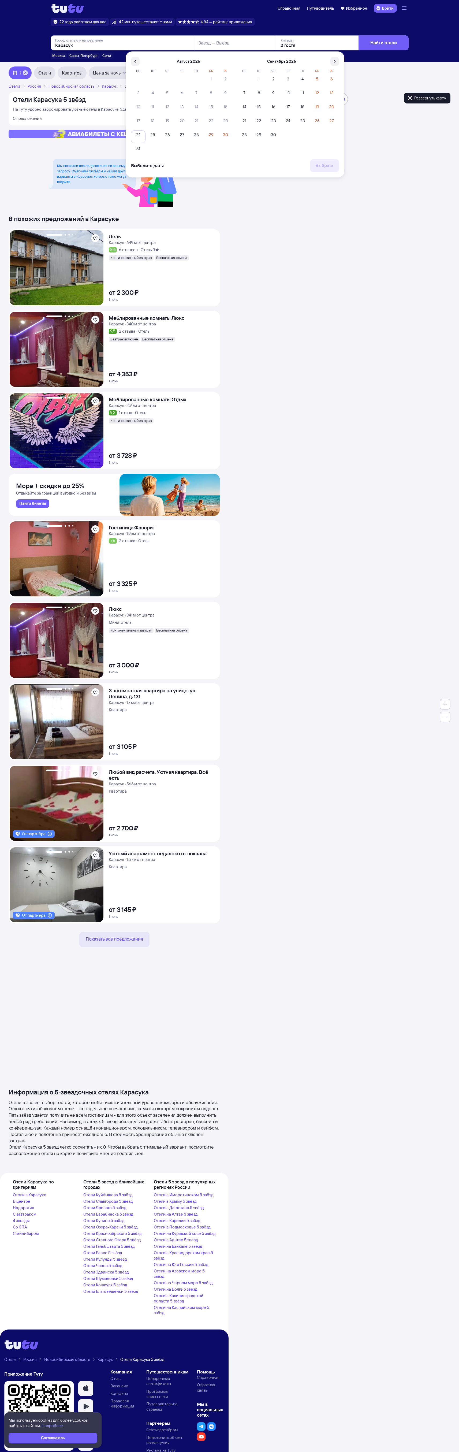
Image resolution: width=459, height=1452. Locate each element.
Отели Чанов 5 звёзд (102, 1265)
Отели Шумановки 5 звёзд (108, 1278)
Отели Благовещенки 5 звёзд (110, 1291)
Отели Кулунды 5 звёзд (105, 1259)
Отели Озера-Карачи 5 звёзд (110, 1227)
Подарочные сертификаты (158, 1381)
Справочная (289, 8)
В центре (21, 1201)
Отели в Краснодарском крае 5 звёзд (183, 1255)
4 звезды (21, 1220)
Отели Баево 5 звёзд (102, 1252)
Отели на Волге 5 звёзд (175, 1289)
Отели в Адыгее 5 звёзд (176, 1239)
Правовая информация (122, 1403)
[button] (85, 1388)
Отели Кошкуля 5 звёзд (105, 1284)
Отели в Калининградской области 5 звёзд (178, 1298)
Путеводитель (320, 8)
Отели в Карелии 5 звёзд (177, 1220)
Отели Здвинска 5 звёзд (106, 1272)
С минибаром (26, 1233)
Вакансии (119, 1385)
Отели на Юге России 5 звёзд (181, 1264)
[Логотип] (68, 8)
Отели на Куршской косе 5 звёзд (185, 1233)
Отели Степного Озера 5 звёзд (112, 1239)
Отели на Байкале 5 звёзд (178, 1246)
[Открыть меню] (405, 8)
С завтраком (24, 1214)
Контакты (119, 1393)
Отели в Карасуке (29, 1194)
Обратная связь (206, 1387)
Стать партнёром (162, 1429)
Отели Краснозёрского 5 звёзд (112, 1233)
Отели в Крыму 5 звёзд (175, 1201)
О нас (115, 1378)
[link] (32, 503)
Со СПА (20, 1227)
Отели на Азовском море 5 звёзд (179, 1273)
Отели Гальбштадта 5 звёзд (109, 1246)
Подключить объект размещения (164, 1440)
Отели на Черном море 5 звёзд (183, 1282)
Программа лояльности (157, 1394)
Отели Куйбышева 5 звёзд (108, 1194)
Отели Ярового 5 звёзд (104, 1207)
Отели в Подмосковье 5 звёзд (182, 1227)
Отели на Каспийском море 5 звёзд (181, 1310)
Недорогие (23, 1207)
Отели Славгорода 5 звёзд (108, 1201)
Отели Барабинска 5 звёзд (108, 1214)
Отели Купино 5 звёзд (104, 1220)
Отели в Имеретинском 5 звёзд (184, 1194)
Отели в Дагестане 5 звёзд (179, 1207)
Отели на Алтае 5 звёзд (176, 1214)
